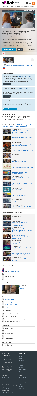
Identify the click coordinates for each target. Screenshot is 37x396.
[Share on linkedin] (8, 345)
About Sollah (6, 377)
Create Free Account (9, 49)
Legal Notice (23, 377)
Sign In (20, 49)
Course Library (9, 6)
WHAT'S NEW (22, 369)
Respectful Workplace (10, 269)
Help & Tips (5, 382)
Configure (7, 84)
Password (22, 386)
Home (3, 6)
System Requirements (25, 382)
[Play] (32, 59)
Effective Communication (11, 304)
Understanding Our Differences (12, 302)
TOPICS (21, 365)
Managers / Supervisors (15, 274)
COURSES (21, 360)
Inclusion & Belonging (10, 299)
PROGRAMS (22, 363)
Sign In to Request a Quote (10, 108)
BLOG (20, 371)
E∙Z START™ (22, 367)
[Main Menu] (24, 3)
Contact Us (5, 380)
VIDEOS (21, 358)
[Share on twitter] (5, 345)
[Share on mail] (11, 345)
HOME (20, 356)
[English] (3, 53)
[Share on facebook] (2, 345)
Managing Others (9, 307)
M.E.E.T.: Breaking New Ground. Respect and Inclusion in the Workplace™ (18, 125)
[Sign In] (30, 3)
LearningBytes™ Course (13, 271)
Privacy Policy (23, 380)
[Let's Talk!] (33, 3)
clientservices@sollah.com (8, 388)
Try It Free (22, 388)
